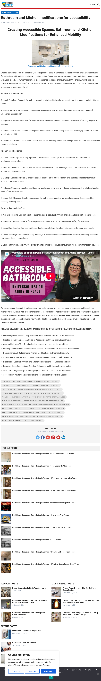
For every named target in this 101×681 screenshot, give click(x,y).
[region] (32, 663)
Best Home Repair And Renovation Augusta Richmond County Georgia (29, 601)
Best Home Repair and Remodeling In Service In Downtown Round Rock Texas (43, 552)
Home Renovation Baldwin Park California (29, 588)
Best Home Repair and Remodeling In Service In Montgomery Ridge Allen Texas (44, 478)
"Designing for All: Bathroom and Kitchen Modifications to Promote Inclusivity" (32, 393)
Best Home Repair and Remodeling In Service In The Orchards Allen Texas (42, 466)
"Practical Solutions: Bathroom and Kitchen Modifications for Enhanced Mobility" (33, 409)
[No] (98, 674)
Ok (51, 677)
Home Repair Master (9, 22)
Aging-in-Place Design (10, 13)
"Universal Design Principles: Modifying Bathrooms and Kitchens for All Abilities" (32, 413)
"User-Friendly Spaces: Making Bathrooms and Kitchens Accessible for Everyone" (32, 417)
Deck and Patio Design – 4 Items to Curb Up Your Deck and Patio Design (80, 614)
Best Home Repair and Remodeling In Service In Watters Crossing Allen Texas (44, 503)
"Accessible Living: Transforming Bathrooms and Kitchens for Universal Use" (30, 385)
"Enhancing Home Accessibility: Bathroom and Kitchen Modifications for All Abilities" (33, 397)
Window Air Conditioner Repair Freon (27, 630)
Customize (16, 671)
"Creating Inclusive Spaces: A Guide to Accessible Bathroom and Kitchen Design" (31, 389)
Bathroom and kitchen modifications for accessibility (50, 66)
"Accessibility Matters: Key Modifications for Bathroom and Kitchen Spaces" (30, 381)
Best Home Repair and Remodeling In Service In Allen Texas (36, 540)
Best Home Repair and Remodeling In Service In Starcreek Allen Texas (40, 515)
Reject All (32, 671)
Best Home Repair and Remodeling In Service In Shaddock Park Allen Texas (43, 454)
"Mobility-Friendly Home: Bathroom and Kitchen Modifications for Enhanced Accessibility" (35, 405)
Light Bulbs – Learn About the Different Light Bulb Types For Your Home (81, 601)
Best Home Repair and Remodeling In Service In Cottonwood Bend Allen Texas (44, 490)
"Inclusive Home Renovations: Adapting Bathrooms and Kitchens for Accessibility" (32, 401)
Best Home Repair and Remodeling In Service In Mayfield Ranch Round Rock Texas (45, 564)
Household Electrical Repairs (24, 643)
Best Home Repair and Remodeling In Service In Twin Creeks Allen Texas (41, 527)
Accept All (48, 671)
